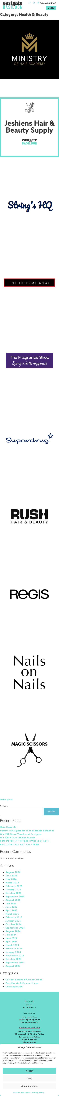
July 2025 (10, 903)
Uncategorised (14, 986)
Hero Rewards (8, 827)
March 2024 (12, 945)
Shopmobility (29, 1042)
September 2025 (15, 896)
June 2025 (11, 907)
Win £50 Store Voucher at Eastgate (20, 834)
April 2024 (11, 941)
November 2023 (14, 955)
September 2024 (15, 928)
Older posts (6, 799)
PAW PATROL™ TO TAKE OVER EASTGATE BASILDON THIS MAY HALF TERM (24, 842)
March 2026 (12, 882)
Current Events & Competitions (23, 979)
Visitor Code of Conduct (29, 1031)
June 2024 (11, 938)
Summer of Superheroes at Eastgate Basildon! (27, 830)
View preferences (29, 1086)
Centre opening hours (29, 1019)
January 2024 (13, 952)
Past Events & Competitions (21, 983)
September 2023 (15, 962)
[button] (55, 1047)
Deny (29, 1078)
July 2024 (10, 934)
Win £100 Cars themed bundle (17, 837)
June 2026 (11, 875)
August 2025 (12, 900)
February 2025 (13, 917)
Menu (51, 8)
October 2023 (13, 959)
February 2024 (13, 948)
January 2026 (13, 889)
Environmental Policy (29, 1037)
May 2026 (11, 879)
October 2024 (13, 924)
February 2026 (13, 886)
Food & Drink (29, 1007)
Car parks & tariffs (29, 1022)
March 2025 (12, 914)
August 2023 (12, 966)
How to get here (29, 1017)
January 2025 (13, 921)
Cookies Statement (21, 1092)
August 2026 (13, 872)
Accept (29, 1070)
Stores (29, 1005)
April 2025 (11, 910)
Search (4, 806)
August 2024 (13, 931)
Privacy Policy (38, 1092)
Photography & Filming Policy (29, 1034)
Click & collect (29, 1039)
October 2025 (13, 893)
